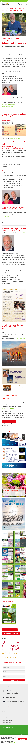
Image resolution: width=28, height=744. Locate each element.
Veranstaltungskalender (15, 138)
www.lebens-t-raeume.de (8, 408)
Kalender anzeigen (6, 706)
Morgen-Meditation (10, 697)
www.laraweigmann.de (7, 106)
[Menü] (26, 4)
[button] (21, 4)
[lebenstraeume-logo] (5, 4)
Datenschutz (12, 742)
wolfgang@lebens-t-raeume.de (10, 216)
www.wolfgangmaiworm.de (8, 104)
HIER (24, 232)
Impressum (23, 734)
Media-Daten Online (6, 722)
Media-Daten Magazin (7, 720)
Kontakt (24, 730)
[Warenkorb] (18, 4)
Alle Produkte (5, 714)
